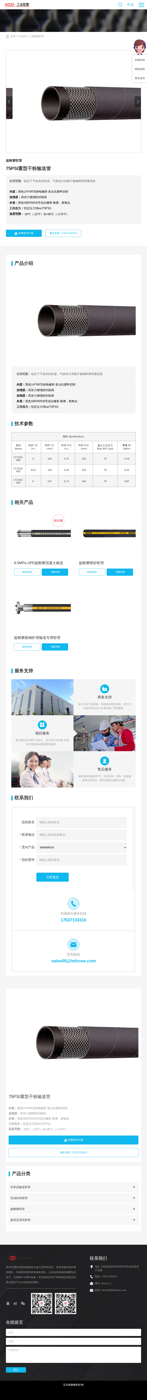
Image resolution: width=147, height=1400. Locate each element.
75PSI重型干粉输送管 (29, 1096)
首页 (13, 36)
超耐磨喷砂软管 (91, 563)
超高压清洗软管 (20, 1219)
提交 (15, 1369)
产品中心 (23, 36)
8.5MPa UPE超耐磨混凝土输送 (38, 563)
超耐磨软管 (37, 36)
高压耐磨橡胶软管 (73, 1384)
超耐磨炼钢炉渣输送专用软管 (37, 638)
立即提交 (52, 877)
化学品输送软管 (20, 1187)
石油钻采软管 (19, 1198)
